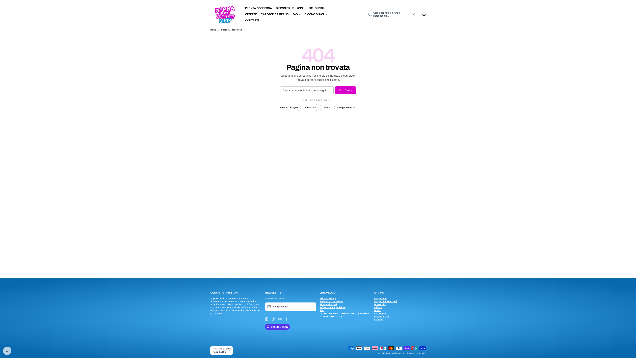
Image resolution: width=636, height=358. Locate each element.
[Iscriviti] (312, 306)
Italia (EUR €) (220, 352)
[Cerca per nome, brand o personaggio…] (369, 14)
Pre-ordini (310, 107)
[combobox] (387, 14)
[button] (424, 14)
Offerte (326, 107)
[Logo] (224, 14)
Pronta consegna (289, 107)
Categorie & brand (346, 107)
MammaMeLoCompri (396, 353)
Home (213, 30)
